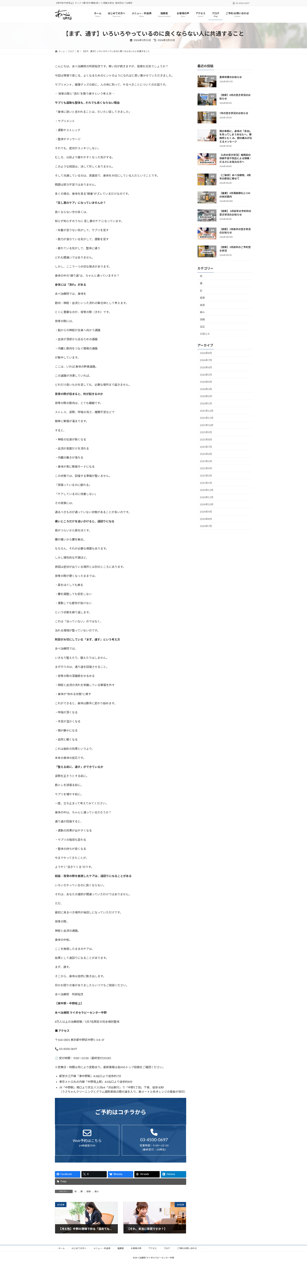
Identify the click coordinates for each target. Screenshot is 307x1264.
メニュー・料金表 (102, 1248)
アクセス (152, 1248)
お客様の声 (136, 1248)
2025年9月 (206, 432)
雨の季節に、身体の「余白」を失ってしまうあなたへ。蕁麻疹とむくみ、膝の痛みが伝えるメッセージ (235, 136)
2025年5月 (206, 461)
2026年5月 (206, 374)
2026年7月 (206, 360)
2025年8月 (206, 439)
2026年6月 (206, 367)
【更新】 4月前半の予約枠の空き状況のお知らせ (235, 213)
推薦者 (120, 1248)
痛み (97, 1191)
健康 (88, 1191)
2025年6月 (206, 454)
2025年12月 (206, 410)
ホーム (61, 1248)
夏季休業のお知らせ (230, 77)
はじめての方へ (79, 1248)
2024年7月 (206, 526)
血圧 (202, 326)
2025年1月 (206, 482)
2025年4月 (206, 468)
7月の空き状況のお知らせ (233, 113)
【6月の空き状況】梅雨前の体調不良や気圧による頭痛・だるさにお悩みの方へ (235, 158)
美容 (202, 304)
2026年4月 (206, 381)
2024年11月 (206, 497)
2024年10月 (206, 504)
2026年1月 (206, 403)
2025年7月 (206, 446)
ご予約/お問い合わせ (187, 1248)
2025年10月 (206, 425)
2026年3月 (206, 389)
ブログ (167, 1248)
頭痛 (202, 319)
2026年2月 (206, 396)
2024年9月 (206, 511)
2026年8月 (206, 352)
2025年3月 (206, 475)
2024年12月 (206, 490)
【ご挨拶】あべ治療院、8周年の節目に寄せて (235, 177)
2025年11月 (206, 417)
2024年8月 (206, 518)
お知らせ (205, 333)
